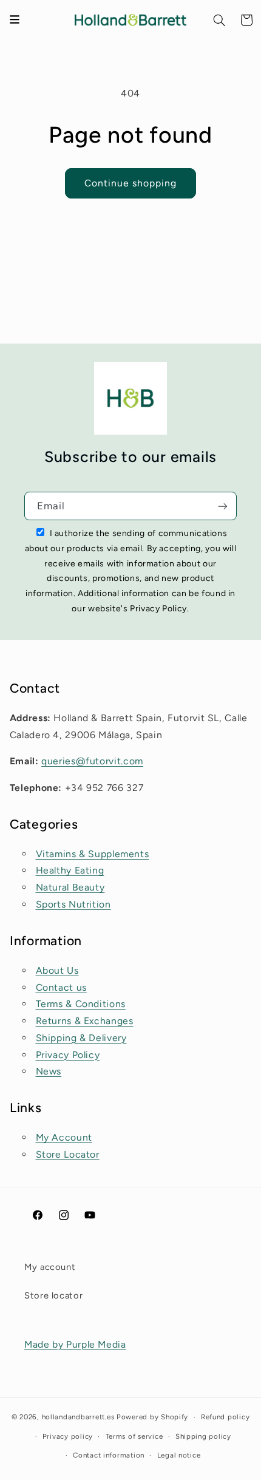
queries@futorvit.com (92, 761)
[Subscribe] (223, 506)
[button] (219, 20)
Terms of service (134, 1436)
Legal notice (179, 1455)
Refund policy (225, 1417)
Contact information (108, 1455)
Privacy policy (67, 1436)
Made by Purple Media (75, 1344)
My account (49, 1266)
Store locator (53, 1295)
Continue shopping (130, 183)
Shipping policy (203, 1436)
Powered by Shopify (152, 1417)
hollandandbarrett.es (78, 1417)
